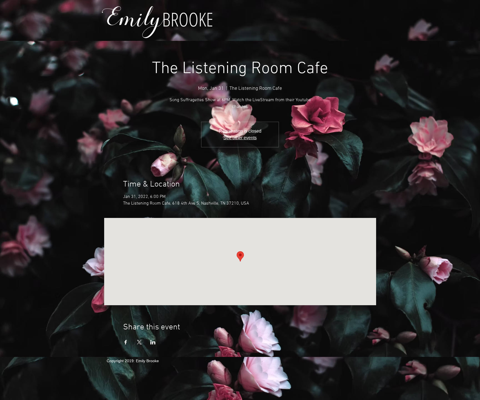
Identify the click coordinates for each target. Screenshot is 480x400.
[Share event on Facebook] (125, 342)
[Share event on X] (139, 342)
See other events (240, 137)
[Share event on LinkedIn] (153, 342)
